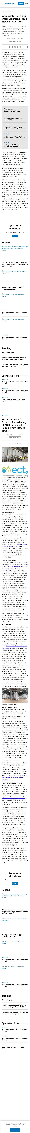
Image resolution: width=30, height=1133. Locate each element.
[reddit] (17, 47)
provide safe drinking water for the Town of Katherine (15, 778)
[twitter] (15, 47)
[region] (15, 1127)
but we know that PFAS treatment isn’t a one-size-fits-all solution (15, 567)
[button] (3, 4)
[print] (27, 47)
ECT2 (3, 477)
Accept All (15, 1130)
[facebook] (9, 47)
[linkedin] (12, 47)
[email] (20, 47)
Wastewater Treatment (8, 12)
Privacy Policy (15, 1125)
